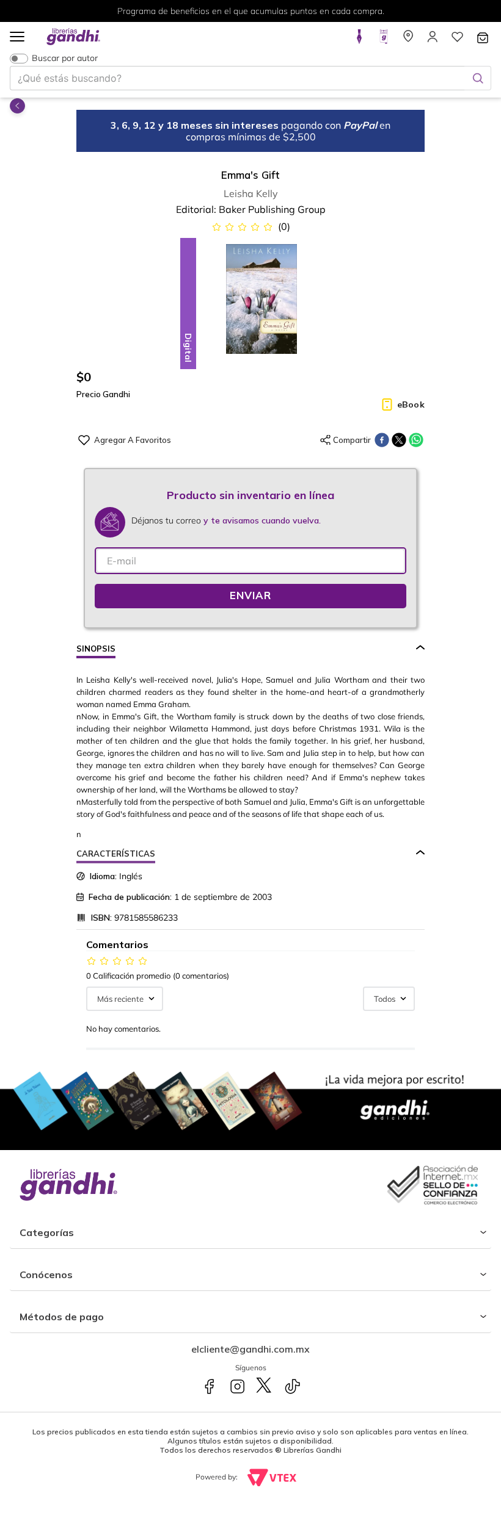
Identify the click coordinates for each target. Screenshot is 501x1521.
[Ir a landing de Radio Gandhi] (383, 40)
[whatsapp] (416, 440)
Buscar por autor (65, 58)
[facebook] (382, 440)
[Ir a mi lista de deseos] (457, 40)
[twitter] (399, 440)
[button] (17, 37)
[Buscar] (477, 78)
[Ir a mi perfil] (432, 40)
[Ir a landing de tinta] (359, 40)
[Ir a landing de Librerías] (408, 40)
